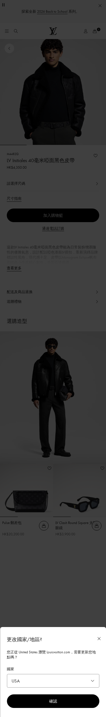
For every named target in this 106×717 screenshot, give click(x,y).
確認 (53, 701)
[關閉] (99, 638)
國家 (10, 669)
